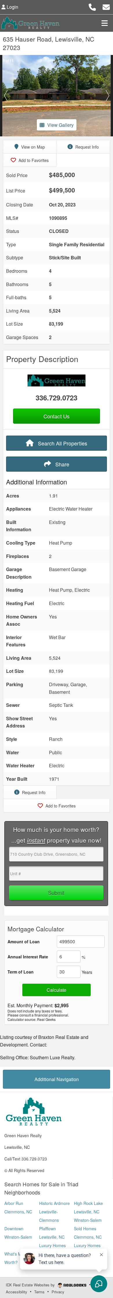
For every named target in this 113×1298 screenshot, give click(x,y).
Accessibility (16, 1292)
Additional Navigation (56, 1079)
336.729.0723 (56, 397)
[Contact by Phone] (92, 6)
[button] (5, 95)
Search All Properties (62, 443)
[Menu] (105, 23)
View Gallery (60, 125)
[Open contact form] (106, 6)
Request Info (86, 147)
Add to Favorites (33, 160)
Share (61, 464)
